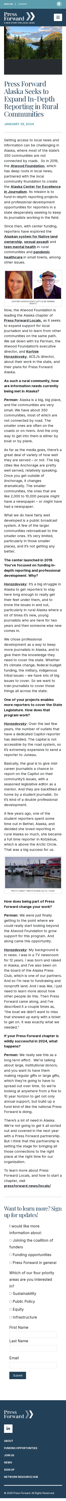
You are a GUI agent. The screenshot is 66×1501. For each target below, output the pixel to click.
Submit (17, 1375)
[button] (58, 17)
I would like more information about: (25, 1229)
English (8, 4)
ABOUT (8, 1440)
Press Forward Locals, (23, 320)
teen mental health (20, 247)
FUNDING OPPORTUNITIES (20, 1448)
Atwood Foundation (27, 166)
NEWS (8, 1462)
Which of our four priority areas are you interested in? (31, 1279)
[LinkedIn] (59, 4)
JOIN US (9, 1455)
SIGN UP (9, 1469)
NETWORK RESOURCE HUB (21, 1476)
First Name (18, 1327)
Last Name (18, 1341)
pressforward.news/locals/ (27, 1186)
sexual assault (36, 242)
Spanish (22, 4)
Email (14, 1358)
